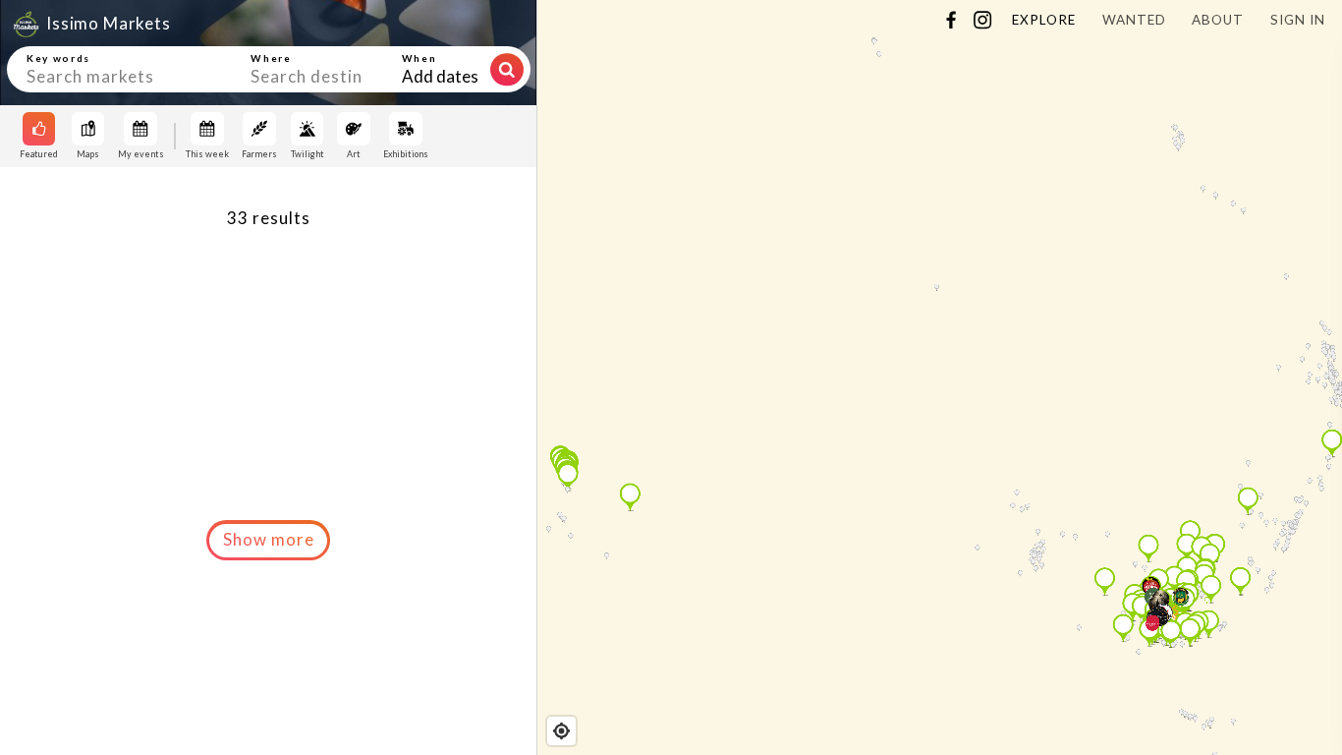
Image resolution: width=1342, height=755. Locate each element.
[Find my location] (561, 731)
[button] (268, 539)
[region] (939, 377)
